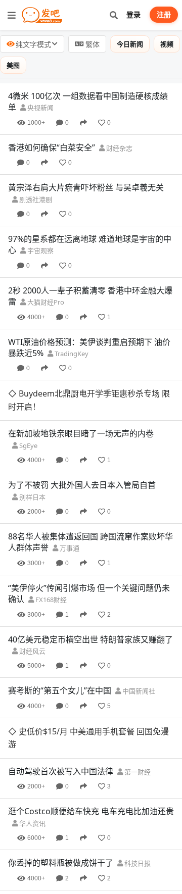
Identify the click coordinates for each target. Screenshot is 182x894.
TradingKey (70, 353)
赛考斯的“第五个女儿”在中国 (59, 650)
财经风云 (32, 610)
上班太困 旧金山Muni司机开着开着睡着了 (83, 873)
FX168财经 (50, 559)
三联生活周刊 (68, 833)
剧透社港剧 (35, 199)
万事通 (68, 507)
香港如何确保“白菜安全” (51, 147)
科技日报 (137, 782)
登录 (133, 14)
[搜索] (113, 15)
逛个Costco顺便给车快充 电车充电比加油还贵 (91, 730)
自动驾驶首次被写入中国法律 (60, 690)
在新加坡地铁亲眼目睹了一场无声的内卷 (81, 393)
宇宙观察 (40, 250)
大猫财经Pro (45, 302)
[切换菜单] (11, 15)
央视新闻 (40, 107)
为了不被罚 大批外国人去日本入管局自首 (82, 444)
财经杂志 (118, 148)
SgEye (27, 405)
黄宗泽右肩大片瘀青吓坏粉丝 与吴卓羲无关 (86, 187)
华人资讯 (32, 742)
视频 (166, 43)
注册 (164, 14)
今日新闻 (130, 43)
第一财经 (137, 691)
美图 (13, 65)
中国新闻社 (138, 650)
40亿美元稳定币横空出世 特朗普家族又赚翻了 (90, 598)
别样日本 (32, 456)
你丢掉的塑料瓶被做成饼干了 (60, 781)
